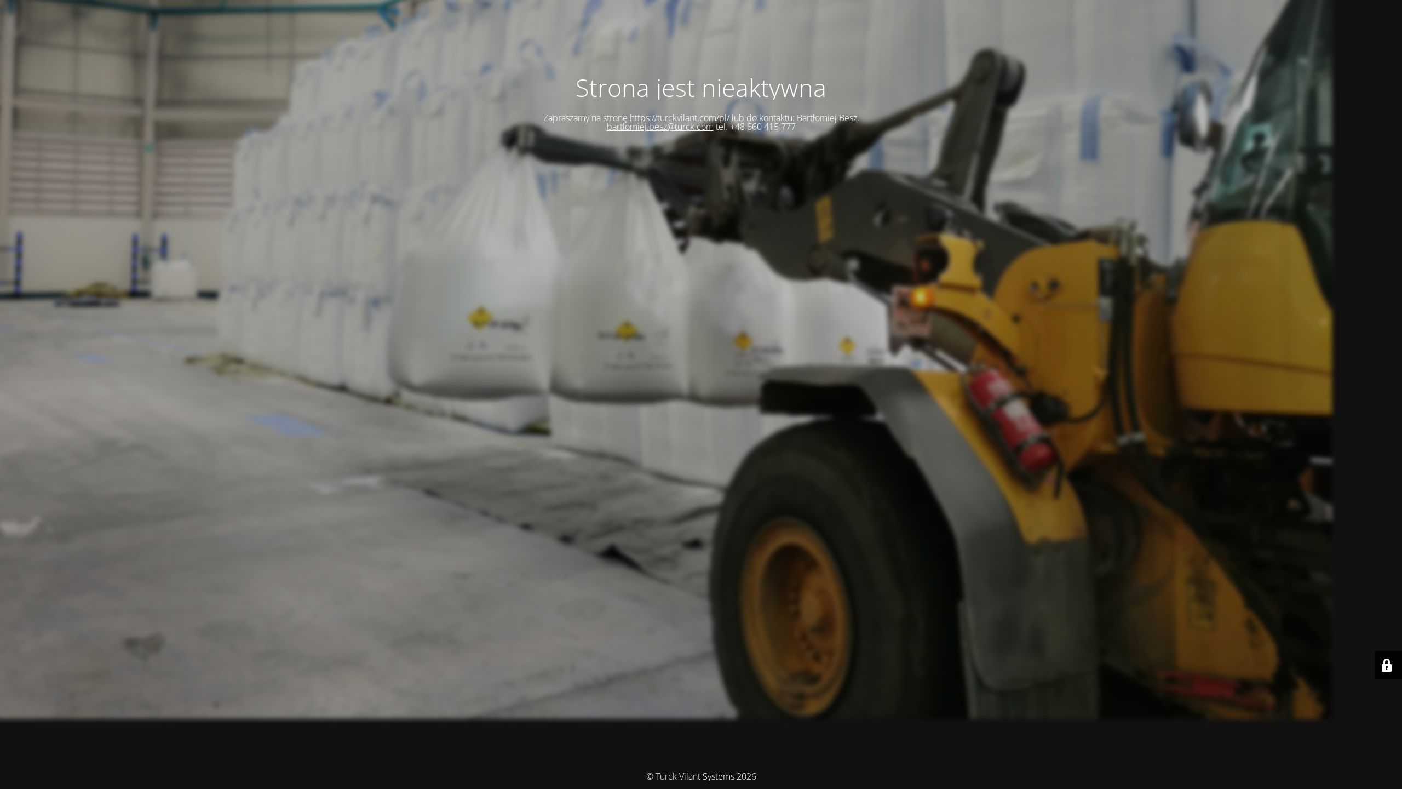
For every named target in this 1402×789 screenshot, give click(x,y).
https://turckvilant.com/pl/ (679, 118)
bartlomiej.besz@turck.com (660, 127)
